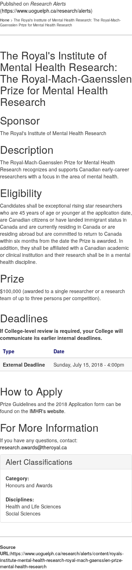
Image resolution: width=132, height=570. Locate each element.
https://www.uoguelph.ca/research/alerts (46, 10)
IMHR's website (47, 410)
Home (5, 20)
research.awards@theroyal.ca (33, 447)
